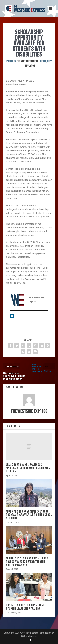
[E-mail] (12, 316)
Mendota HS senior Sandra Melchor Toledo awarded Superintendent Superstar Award (27, 562)
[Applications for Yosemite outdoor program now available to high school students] (29, 493)
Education (30, 65)
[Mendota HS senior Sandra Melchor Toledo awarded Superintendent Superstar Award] (29, 540)
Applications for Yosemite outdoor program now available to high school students (29, 515)
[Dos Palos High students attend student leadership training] (29, 587)
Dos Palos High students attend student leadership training (25, 606)
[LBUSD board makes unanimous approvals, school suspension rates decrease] (29, 446)
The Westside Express (27, 61)
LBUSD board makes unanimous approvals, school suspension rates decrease (28, 468)
